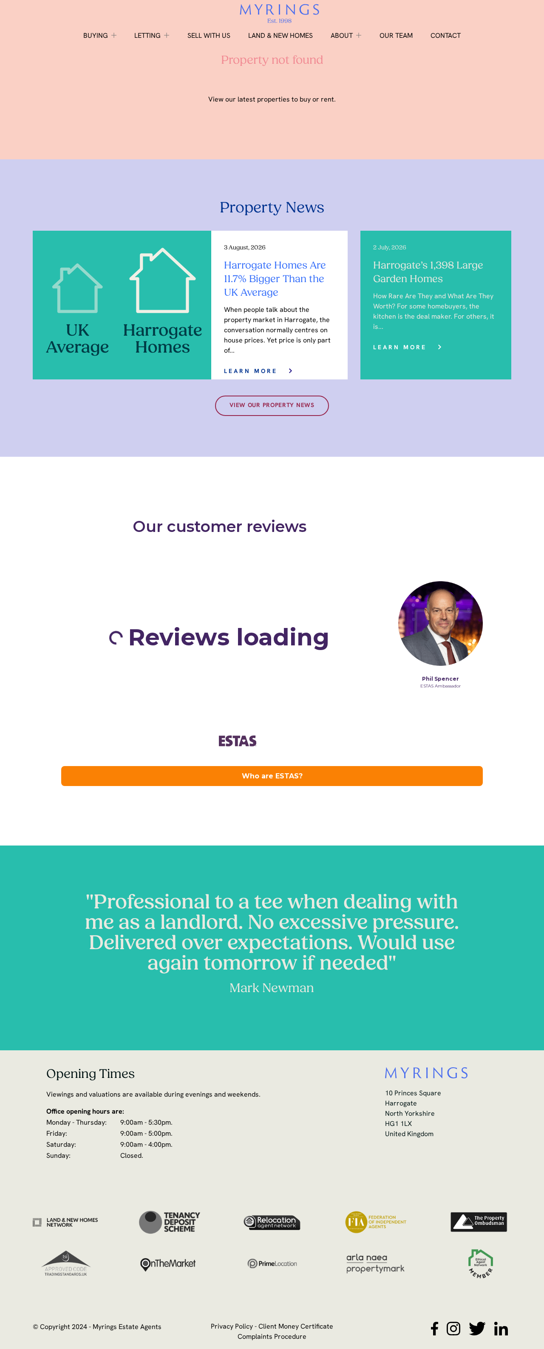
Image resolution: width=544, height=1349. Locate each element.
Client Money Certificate (295, 1327)
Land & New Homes (280, 36)
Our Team (396, 36)
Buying (95, 36)
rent (327, 99)
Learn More (251, 371)
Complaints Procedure (272, 1337)
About (342, 36)
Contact (446, 36)
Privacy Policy (232, 1327)
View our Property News (272, 405)
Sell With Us (208, 36)
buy (305, 99)
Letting (147, 36)
